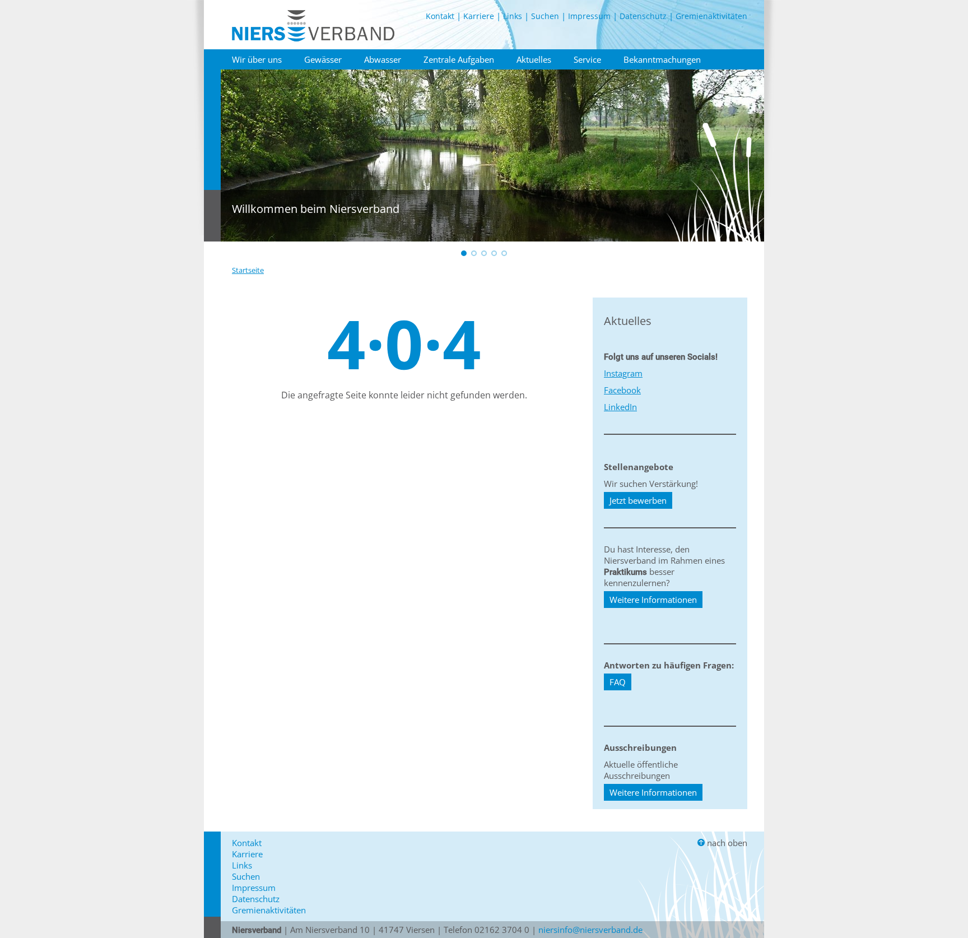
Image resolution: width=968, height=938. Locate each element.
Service (587, 59)
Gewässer (323, 59)
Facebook (622, 390)
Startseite (248, 270)
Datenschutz (643, 16)
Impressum (589, 16)
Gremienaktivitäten (711, 16)
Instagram (623, 373)
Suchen (545, 16)
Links (512, 16)
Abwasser (382, 59)
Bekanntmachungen (662, 59)
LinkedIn (620, 406)
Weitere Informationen (653, 599)
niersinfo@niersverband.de (590, 929)
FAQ (617, 682)
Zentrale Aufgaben (459, 59)
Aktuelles (533, 59)
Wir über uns (257, 59)
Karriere (478, 16)
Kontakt (440, 16)
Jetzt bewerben (638, 500)
